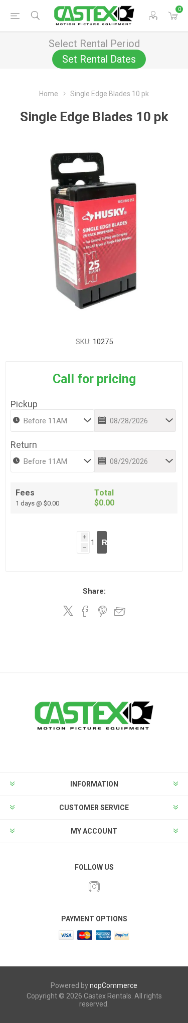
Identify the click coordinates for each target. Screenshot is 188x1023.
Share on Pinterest (102, 611)
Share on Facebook (85, 611)
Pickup (24, 404)
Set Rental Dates (99, 59)
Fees (25, 492)
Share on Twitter (68, 611)
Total (104, 492)
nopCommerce (113, 985)
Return (24, 444)
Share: (94, 591)
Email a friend (119, 611)
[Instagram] (94, 887)
